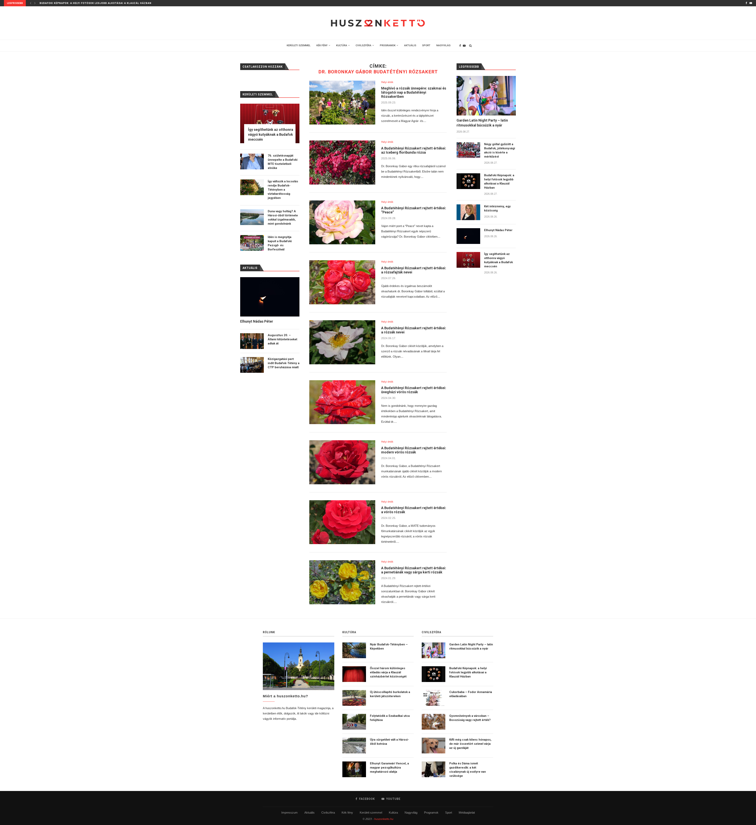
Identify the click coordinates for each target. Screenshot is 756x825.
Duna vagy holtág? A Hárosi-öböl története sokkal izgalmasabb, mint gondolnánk (283, 217)
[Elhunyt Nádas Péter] (468, 236)
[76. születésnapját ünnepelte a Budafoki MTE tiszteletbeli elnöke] (252, 161)
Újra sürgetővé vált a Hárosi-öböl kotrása (389, 742)
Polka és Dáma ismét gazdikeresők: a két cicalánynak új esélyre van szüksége (467, 770)
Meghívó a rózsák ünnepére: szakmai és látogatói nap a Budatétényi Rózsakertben (413, 92)
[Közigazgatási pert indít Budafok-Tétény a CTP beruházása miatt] (252, 365)
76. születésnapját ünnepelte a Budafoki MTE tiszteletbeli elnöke (282, 162)
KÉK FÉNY (322, 45)
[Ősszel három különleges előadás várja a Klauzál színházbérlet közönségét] (354, 674)
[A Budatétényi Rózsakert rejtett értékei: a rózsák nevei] (342, 342)
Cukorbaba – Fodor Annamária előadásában (470, 694)
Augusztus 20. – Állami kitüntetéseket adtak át (282, 339)
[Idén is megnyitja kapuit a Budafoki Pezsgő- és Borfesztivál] (252, 243)
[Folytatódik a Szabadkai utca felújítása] (354, 722)
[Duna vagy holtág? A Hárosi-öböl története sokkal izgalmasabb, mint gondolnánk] (252, 217)
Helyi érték (387, 82)
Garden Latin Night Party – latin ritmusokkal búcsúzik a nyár (482, 122)
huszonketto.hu (383, 818)
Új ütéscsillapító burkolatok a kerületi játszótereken (390, 694)
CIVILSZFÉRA (363, 45)
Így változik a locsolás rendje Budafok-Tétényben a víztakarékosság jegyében (283, 190)
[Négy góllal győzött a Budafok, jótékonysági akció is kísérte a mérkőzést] (468, 150)
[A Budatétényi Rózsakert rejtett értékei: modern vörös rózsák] (342, 462)
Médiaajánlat (467, 812)
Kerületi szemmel (371, 812)
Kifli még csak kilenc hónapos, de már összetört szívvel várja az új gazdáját (470, 744)
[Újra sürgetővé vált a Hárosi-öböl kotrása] (354, 745)
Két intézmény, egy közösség (61, 3)
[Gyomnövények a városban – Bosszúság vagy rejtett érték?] (433, 722)
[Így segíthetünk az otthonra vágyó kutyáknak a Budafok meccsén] (468, 260)
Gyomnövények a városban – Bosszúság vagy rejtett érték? (470, 718)
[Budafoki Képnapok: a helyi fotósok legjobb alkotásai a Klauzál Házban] (468, 181)
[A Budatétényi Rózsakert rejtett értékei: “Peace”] (342, 222)
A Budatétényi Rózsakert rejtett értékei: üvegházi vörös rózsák (413, 390)
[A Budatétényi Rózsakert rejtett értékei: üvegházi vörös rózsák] (342, 402)
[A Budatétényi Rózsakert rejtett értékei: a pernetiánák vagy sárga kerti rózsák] (342, 582)
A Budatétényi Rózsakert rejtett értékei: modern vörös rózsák (413, 450)
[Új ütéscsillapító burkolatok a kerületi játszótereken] (354, 698)
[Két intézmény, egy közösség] (468, 212)
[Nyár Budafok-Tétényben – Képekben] (354, 650)
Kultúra (393, 812)
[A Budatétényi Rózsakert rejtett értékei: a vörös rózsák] (342, 522)
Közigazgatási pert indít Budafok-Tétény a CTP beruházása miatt (283, 363)
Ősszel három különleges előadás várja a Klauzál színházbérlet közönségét (388, 672)
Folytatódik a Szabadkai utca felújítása (390, 718)
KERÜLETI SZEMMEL (298, 45)
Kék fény (347, 812)
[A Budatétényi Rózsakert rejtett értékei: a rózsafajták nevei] (342, 282)
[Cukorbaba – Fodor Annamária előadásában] (433, 698)
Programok (431, 812)
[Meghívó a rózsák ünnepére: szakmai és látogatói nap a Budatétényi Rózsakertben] (342, 103)
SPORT (426, 45)
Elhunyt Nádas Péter (498, 230)
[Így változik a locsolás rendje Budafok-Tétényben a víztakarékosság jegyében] (252, 187)
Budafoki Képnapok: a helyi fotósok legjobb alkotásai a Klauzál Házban (499, 181)
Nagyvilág (411, 812)
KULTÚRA (341, 45)
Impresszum (289, 812)
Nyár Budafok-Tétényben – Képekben (389, 646)
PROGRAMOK (388, 45)
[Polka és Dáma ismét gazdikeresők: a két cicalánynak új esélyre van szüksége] (433, 769)
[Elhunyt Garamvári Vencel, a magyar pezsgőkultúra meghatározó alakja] (354, 769)
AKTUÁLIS (410, 45)
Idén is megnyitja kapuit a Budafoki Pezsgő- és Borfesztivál (280, 243)
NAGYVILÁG (443, 45)
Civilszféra (328, 812)
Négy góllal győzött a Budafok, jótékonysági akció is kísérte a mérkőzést (499, 150)
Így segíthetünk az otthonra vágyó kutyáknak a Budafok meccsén (498, 260)
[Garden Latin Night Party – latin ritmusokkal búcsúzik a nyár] (486, 95)
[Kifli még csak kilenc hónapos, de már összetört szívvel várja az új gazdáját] (433, 745)
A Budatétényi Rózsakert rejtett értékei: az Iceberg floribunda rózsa (413, 150)
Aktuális (309, 812)
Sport (448, 812)
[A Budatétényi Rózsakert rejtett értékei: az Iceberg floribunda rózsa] (342, 162)
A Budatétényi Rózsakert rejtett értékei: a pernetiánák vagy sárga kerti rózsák (413, 570)
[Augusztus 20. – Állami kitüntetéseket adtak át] (252, 341)
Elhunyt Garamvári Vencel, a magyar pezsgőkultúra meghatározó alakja (389, 767)
